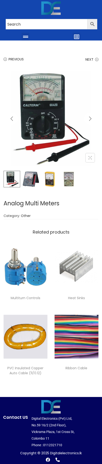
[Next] (90, 119)
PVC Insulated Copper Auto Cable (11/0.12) (25, 370)
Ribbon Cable (76, 368)
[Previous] (12, 119)
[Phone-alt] (57, 459)
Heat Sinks (76, 298)
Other (26, 215)
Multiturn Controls (25, 298)
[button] (25, 37)
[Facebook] (48, 459)
